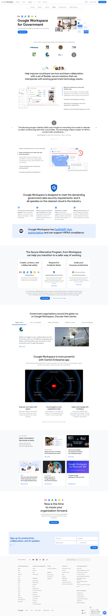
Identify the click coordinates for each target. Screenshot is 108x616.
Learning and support (82, 566)
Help (52, 610)
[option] (32, 7)
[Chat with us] (104, 612)
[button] (104, 612)
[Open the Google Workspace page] (8, 2)
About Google (38, 610)
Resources (45, 2)
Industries (30, 2)
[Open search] (86, 2)
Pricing (39, 2)
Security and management (39, 566)
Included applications (23, 566)
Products (24, 2)
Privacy (26, 610)
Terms (31, 610)
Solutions (18, 2)
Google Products (46, 610)
